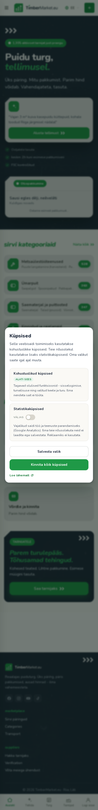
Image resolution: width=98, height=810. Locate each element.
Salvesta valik (49, 451)
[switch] (24, 417)
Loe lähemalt (19, 475)
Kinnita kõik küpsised (49, 464)
